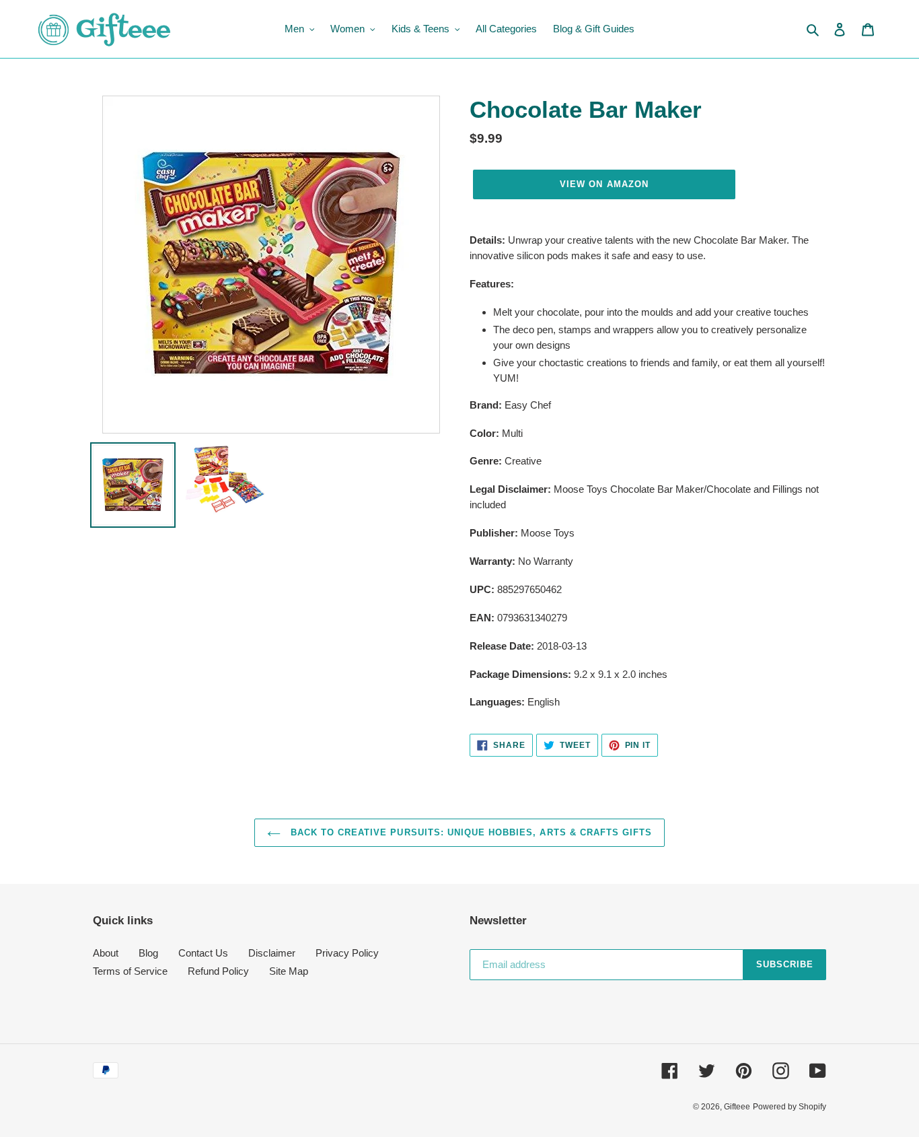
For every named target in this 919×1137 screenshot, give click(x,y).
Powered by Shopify (789, 1106)
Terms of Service (130, 971)
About (105, 953)
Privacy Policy (347, 953)
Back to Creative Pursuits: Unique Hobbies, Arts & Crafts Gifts (470, 832)
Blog (148, 953)
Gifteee (737, 1106)
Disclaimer (271, 953)
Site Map (288, 971)
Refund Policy (218, 971)
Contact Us (203, 953)
